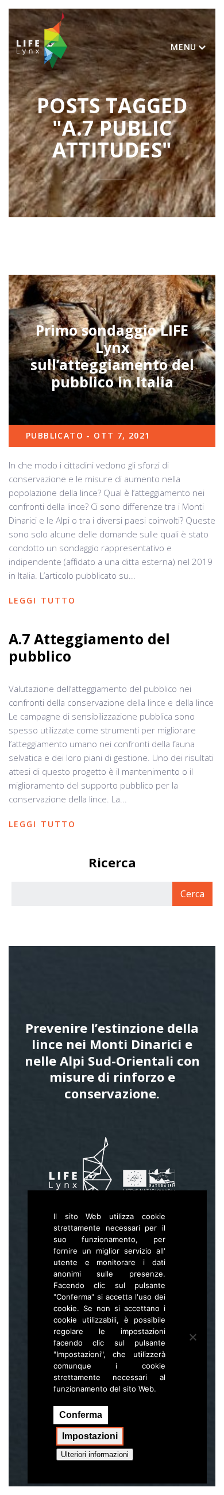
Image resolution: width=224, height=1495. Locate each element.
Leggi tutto (42, 600)
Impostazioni (90, 1436)
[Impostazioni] (192, 1337)
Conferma (80, 1415)
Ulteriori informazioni (95, 1454)
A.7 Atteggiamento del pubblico (89, 647)
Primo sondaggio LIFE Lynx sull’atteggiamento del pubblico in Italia (112, 355)
